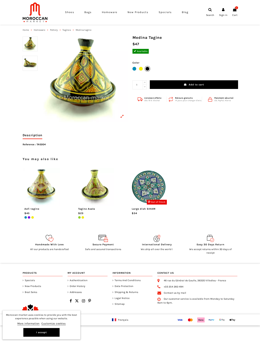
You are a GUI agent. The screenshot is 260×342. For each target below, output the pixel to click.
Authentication (78, 280)
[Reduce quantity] (145, 87)
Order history (77, 286)
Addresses (76, 292)
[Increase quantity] (145, 82)
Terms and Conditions (128, 280)
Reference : (29, 144)
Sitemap (120, 303)
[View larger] (84, 78)
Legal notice (122, 298)
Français (123, 319)
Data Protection (124, 286)
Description (32, 135)
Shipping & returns (126, 292)
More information (28, 323)
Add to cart (196, 84)
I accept (41, 332)
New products (33, 286)
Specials (30, 280)
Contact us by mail (175, 292)
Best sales (31, 292)
